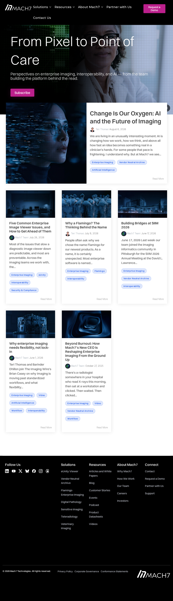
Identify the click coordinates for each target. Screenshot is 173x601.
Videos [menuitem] (93, 524)
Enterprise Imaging (102, 162)
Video (42, 395)
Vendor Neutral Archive (132, 162)
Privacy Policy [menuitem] (65, 571)
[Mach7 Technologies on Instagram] (41, 471)
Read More (158, 178)
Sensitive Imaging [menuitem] (72, 509)
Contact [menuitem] (150, 471)
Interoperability (19, 282)
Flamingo (100, 271)
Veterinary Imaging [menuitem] (67, 526)
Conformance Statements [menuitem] (114, 571)
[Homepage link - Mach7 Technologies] (153, 576)
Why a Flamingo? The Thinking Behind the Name (86, 225)
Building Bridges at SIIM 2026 (139, 225)
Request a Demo (154, 8)
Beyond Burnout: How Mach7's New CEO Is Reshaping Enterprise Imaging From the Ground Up (85, 351)
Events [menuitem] (93, 497)
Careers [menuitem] (122, 493)
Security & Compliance (23, 290)
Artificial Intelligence (103, 169)
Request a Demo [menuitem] (155, 478)
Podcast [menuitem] (94, 505)
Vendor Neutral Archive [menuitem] (70, 481)
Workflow (16, 410)
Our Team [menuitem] (123, 486)
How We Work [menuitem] (126, 478)
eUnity (42, 274)
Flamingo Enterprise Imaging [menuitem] (72, 492)
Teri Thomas (101, 129)
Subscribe (22, 93)
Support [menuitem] (150, 493)
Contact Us (42, 18)
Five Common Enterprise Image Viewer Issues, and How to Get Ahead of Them (30, 227)
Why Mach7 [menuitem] (124, 471)
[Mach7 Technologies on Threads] (47, 471)
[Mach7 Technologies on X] (20, 471)
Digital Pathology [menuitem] (71, 502)
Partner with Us (118, 7)
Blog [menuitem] (91, 483)
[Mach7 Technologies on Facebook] (34, 471)
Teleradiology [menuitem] (69, 516)
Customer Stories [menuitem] (99, 490)
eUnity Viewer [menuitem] (69, 471)
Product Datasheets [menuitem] (96, 514)
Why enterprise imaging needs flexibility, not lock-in (29, 347)
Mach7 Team (21, 237)
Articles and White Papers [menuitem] (100, 473)
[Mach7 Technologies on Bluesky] (27, 471)
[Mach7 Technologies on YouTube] (14, 471)
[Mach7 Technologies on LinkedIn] (7, 471)
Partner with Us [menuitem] (154, 486)
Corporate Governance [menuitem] (87, 571)
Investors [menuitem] (122, 500)
